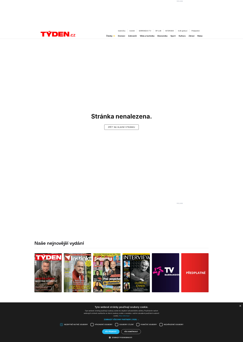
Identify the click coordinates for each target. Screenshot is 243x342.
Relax (199, 36)
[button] (121, 319)
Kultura (182, 36)
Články (109, 36)
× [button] (240, 306)
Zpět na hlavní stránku (121, 127)
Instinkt (132, 31)
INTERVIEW (169, 31)
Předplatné (195, 31)
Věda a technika (147, 36)
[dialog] (121, 322)
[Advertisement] (121, 15)
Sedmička (121, 31)
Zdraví (191, 36)
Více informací (124, 316)
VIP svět (158, 31)
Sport (173, 36)
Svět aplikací (182, 31)
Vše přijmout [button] (111, 331)
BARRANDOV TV (145, 31)
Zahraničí (132, 36)
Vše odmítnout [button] (131, 331)
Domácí (121, 36)
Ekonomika (162, 36)
